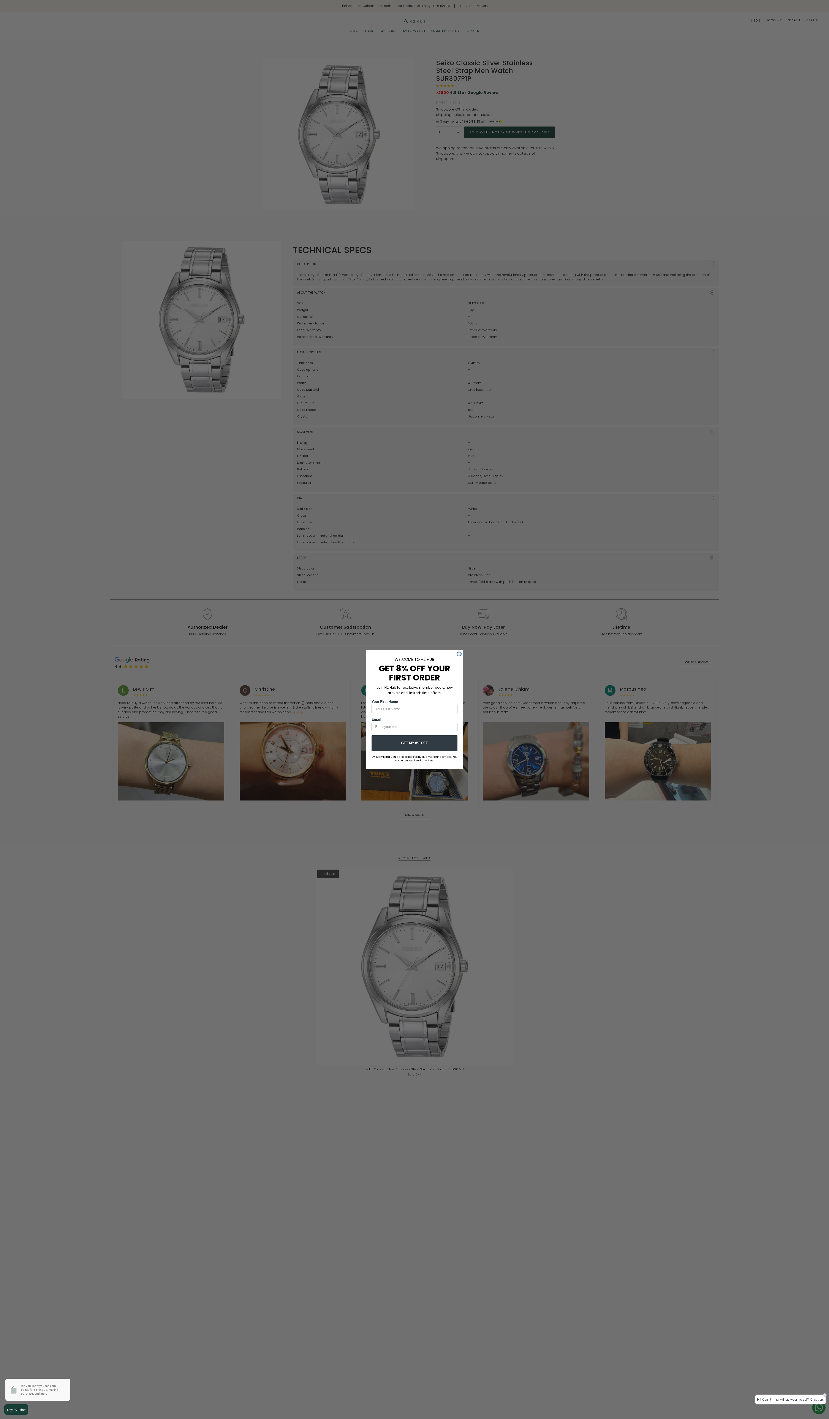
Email (376, 719)
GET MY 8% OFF (414, 743)
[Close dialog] (459, 654)
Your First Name (385, 702)
